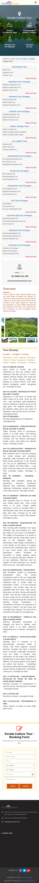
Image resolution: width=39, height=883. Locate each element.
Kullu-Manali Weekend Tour (11, 233)
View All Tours (30, 78)
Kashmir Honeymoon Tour (11, 117)
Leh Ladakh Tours (19, 141)
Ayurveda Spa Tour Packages (19, 215)
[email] (33, 774)
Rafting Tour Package (9, 251)
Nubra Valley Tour (8, 147)
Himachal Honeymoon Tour (11, 105)
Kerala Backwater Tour (10, 176)
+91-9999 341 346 (19, 276)
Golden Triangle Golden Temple (12, 134)
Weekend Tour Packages (19, 230)
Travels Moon (27, 877)
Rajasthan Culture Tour (10, 90)
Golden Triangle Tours (19, 126)
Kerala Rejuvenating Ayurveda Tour (14, 221)
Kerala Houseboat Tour (10, 179)
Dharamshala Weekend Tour (11, 236)
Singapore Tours (7, 72)
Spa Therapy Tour (8, 224)
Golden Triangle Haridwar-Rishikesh (14, 132)
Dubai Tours (6, 70)
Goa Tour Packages (19, 201)
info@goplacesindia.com (12, 821)
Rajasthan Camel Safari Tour (11, 87)
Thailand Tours (7, 75)
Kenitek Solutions (28, 881)
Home (5, 59)
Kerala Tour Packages (18, 59)
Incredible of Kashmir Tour (11, 114)
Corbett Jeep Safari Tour (10, 253)
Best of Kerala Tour (8, 174)
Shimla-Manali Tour (8, 102)
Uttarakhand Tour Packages (19, 156)
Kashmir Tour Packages (19, 111)
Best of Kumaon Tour (9, 162)
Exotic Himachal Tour (9, 99)
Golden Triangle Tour (9, 129)
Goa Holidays (6, 203)
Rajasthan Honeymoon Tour (11, 85)
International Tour (19, 67)
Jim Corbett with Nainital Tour (12, 159)
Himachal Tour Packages (19, 97)
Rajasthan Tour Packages (19, 82)
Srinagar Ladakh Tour (9, 149)
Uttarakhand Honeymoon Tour (12, 164)
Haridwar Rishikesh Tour (10, 238)
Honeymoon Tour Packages (19, 186)
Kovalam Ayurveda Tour (10, 218)
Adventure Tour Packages (19, 245)
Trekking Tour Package (10, 248)
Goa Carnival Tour (8, 206)
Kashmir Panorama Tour (10, 120)
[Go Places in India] (10, 2)
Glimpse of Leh (7, 144)
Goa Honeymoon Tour (9, 189)
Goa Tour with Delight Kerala (12, 209)
